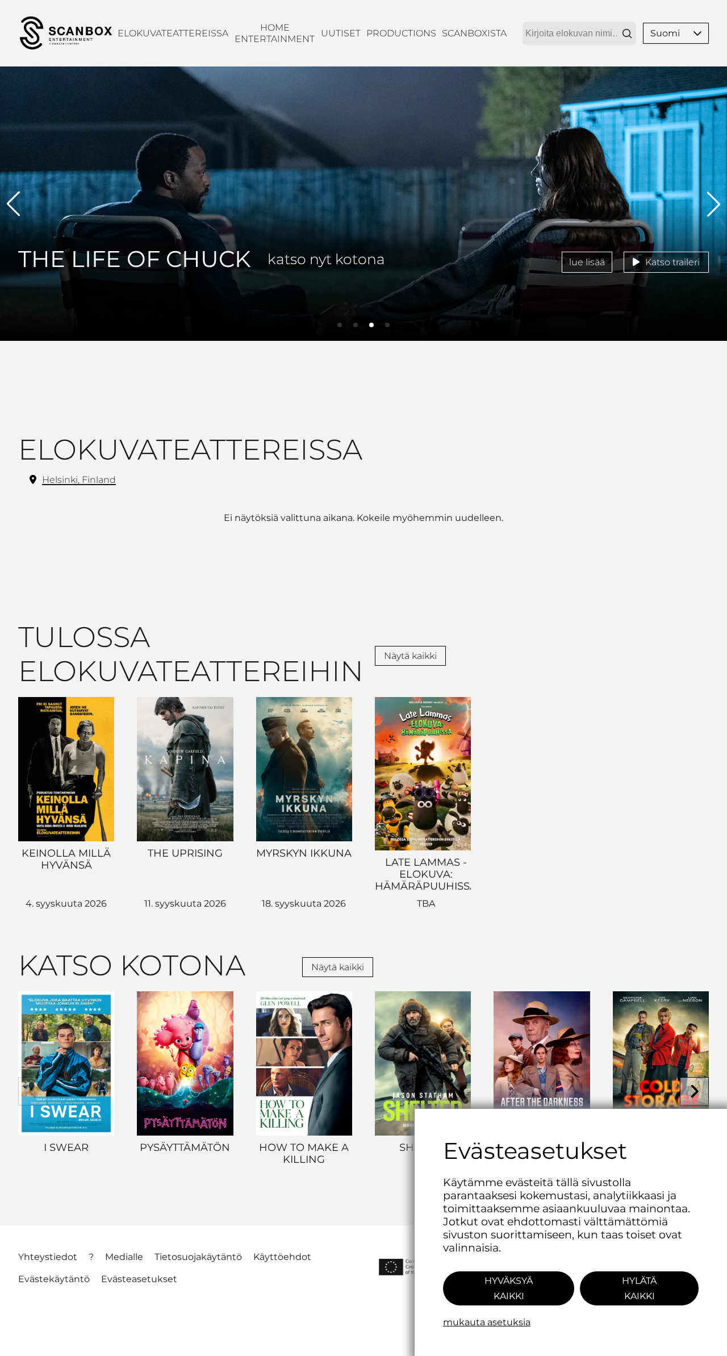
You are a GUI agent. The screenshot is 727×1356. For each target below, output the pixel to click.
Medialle (124, 1256)
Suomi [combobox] (665, 33)
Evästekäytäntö (54, 1279)
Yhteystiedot (47, 1256)
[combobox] (579, 33)
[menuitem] (173, 33)
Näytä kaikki (410, 655)
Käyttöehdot (282, 1256)
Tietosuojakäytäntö (198, 1256)
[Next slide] (694, 1091)
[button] (697, 33)
